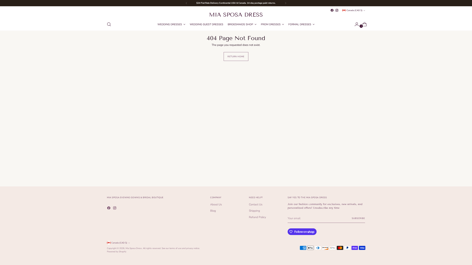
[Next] (286, 3)
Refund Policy (257, 217)
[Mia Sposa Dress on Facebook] (332, 10)
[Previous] (186, 3)
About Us (216, 204)
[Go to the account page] (355, 24)
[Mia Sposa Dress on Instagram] (337, 10)
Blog (213, 211)
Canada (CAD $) (354, 10)
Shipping (254, 211)
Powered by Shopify (116, 251)
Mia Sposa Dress (134, 248)
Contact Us (255, 204)
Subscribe (358, 218)
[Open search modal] (109, 24)
